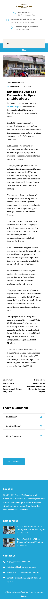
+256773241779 (25, 12)
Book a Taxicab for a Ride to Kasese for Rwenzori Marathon (30, 540)
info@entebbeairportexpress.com (26, 19)
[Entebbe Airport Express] (24, 6)
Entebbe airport (14, 106)
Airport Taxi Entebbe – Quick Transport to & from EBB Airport (31, 528)
